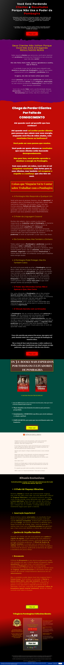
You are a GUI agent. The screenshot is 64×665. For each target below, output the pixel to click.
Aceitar (60, 663)
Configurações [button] (50, 663)
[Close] (62, 663)
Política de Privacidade (14, 663)
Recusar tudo (55, 663)
